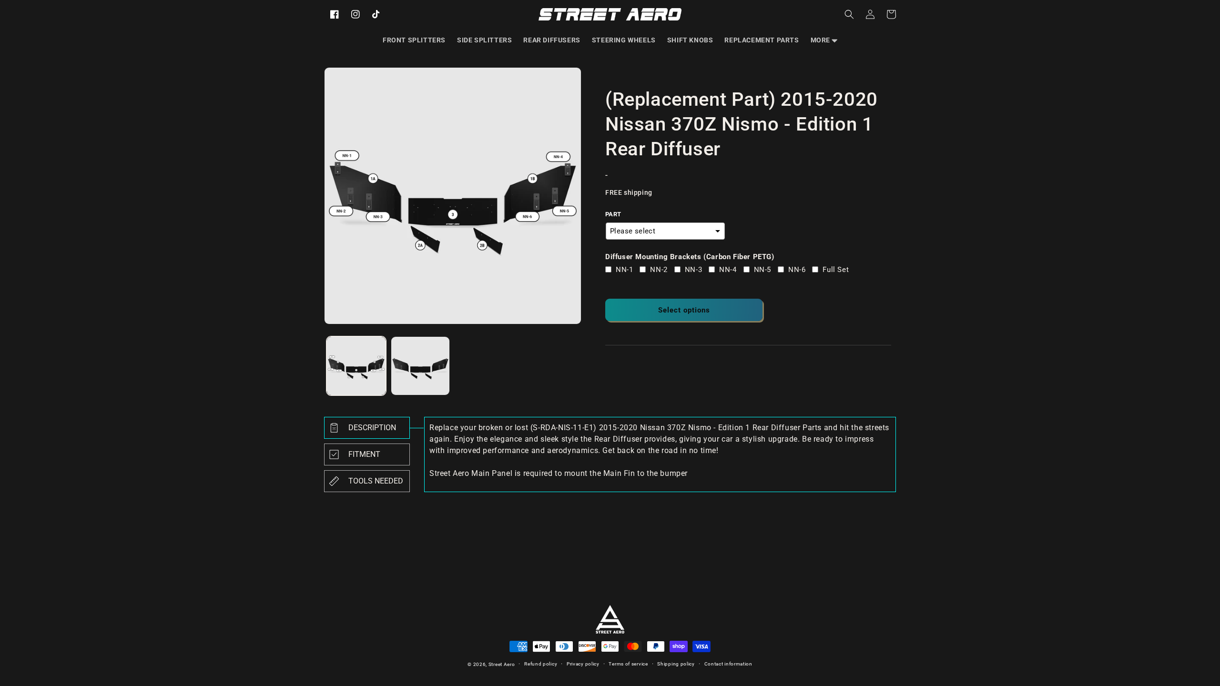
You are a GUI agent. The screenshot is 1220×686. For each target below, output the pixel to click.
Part (613, 214)
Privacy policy (583, 663)
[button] (824, 40)
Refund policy (540, 663)
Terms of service (628, 663)
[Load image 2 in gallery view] (420, 366)
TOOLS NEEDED (375, 480)
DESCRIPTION (372, 427)
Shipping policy (676, 663)
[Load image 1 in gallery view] (356, 366)
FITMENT (364, 454)
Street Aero (501, 664)
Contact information (728, 663)
